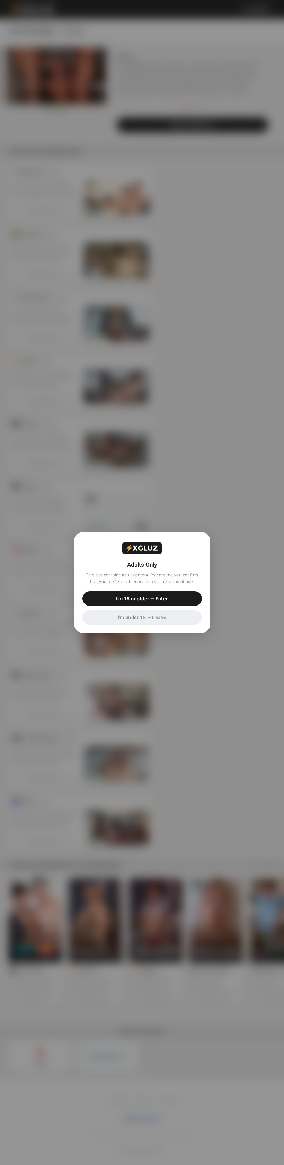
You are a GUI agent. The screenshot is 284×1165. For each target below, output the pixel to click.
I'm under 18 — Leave (142, 617)
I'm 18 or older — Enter (142, 598)
